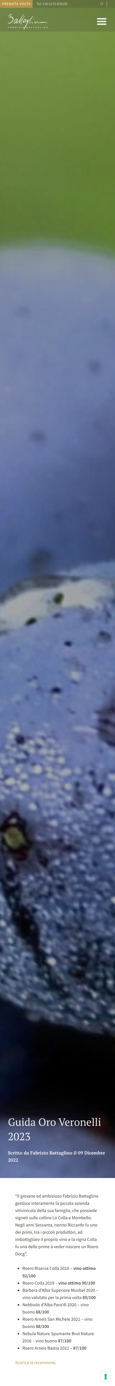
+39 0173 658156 (55, 4)
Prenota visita (16, 4)
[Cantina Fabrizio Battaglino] (28, 29)
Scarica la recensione (35, 1362)
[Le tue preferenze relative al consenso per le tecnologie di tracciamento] (106, 1377)
